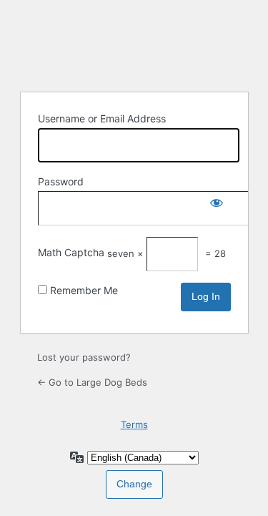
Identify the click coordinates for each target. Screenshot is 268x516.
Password (61, 181)
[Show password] (216, 205)
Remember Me (84, 290)
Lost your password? (84, 357)
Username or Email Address (102, 118)
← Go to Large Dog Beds (92, 382)
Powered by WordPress (134, 44)
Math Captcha (71, 252)
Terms (134, 424)
